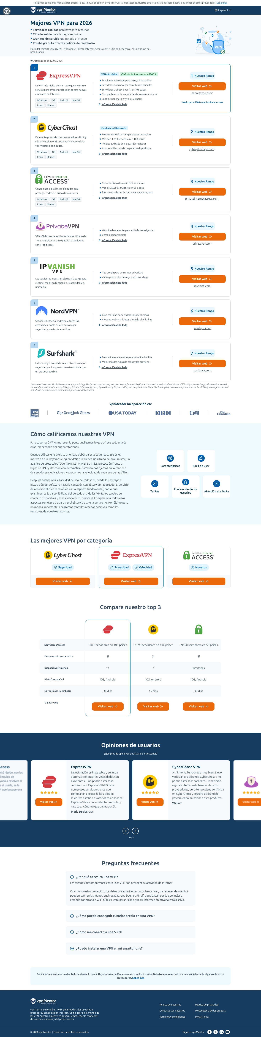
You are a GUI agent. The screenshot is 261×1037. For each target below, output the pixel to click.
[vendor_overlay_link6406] (130, 190)
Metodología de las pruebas (210, 1010)
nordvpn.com (202, 328)
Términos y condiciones (172, 1016)
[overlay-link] (62, 556)
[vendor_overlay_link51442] (130, 319)
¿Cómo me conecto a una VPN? (99, 932)
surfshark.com (202, 370)
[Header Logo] (43, 10)
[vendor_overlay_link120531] (130, 361)
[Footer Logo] (46, 1001)
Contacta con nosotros (172, 1010)
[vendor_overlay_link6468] (130, 276)
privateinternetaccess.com (202, 198)
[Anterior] (135, 831)
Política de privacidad (206, 1004)
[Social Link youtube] (227, 1032)
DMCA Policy (202, 1016)
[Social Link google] (221, 1032)
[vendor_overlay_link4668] (130, 140)
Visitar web (200, 86)
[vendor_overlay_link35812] (130, 88)
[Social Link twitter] (215, 1032)
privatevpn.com (202, 243)
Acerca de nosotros (170, 1004)
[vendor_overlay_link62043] (130, 234)
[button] (7, 11)
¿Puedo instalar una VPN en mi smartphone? (109, 948)
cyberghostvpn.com (202, 149)
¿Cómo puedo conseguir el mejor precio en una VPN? (115, 916)
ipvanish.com (202, 286)
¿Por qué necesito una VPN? (97, 877)
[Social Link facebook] (209, 1032)
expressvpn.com (202, 93)
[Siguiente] (126, 831)
